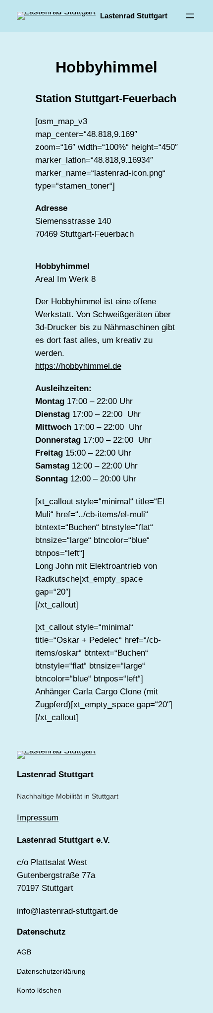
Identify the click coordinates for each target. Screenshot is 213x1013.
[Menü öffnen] (190, 16)
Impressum (37, 817)
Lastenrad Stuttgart (133, 16)
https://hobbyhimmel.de (78, 366)
